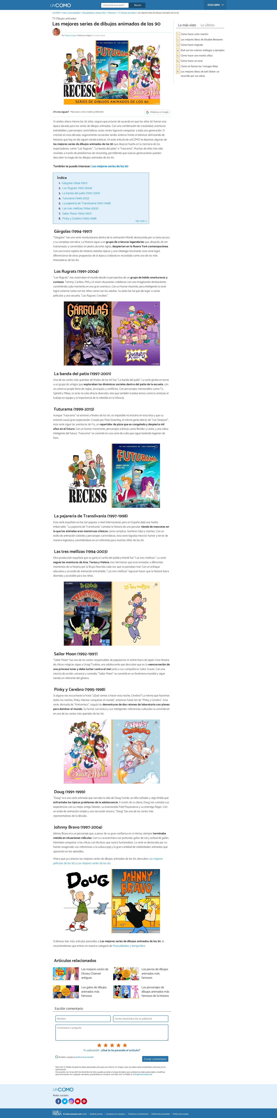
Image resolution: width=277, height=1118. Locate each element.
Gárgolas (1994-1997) (74, 183)
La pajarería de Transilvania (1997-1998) (86, 203)
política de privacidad (85, 1057)
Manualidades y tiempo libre (94, 13)
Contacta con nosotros (115, 1114)
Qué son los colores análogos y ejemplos (203, 50)
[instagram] (71, 1101)
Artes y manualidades (71, 13)
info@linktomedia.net (143, 1074)
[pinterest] (84, 1101)
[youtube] (78, 1101)
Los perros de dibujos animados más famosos (155, 973)
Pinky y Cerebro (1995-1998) (79, 218)
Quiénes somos (96, 1114)
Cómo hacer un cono (192, 61)
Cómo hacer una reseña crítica (197, 55)
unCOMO (56, 13)
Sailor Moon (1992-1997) (77, 213)
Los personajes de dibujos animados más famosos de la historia (155, 991)
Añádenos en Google (159, 112)
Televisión (111, 13)
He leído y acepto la (76, 1057)
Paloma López (71, 35)
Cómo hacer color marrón (194, 34)
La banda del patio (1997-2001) (81, 193)
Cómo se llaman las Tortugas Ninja (199, 66)
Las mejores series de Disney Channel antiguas (94, 973)
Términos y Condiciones (138, 1114)
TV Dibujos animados (127, 13)
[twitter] (65, 1101)
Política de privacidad (160, 1114)
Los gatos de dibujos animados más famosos (94, 991)
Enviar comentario (155, 1059)
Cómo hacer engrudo (192, 45)
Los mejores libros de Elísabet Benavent (202, 39)
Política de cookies (181, 1114)
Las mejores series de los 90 (110, 166)
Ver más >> (141, 221)
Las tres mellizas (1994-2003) (80, 208)
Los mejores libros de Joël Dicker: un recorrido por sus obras (200, 74)
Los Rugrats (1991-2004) (77, 188)
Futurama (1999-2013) (76, 198)
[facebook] (58, 1101)
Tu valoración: (91, 1050)
